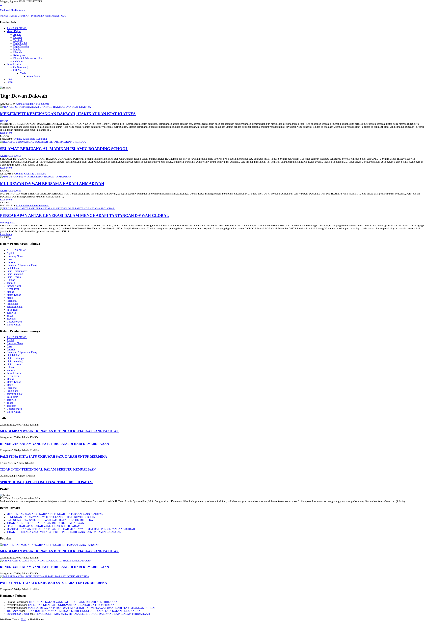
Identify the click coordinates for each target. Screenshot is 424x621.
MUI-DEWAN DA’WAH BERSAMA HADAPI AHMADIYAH (52, 183)
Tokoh (10, 315)
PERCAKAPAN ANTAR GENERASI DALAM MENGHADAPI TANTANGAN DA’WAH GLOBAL (84, 215)
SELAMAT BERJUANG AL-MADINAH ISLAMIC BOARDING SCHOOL (64, 149)
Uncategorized (7, 222)
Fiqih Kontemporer (17, 271)
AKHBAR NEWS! (17, 28)
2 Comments (39, 173)
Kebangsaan (19, 55)
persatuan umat (14, 306)
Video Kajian (33, 76)
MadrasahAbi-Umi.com (12, 10)
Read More (6, 132)
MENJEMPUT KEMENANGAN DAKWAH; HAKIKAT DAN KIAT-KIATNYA (68, 114)
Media (23, 73)
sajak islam (12, 309)
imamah (11, 282)
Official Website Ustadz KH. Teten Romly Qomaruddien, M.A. (33, 15)
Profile (10, 82)
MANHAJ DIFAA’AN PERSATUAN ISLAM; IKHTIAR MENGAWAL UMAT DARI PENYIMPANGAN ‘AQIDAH (71, 529)
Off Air (17, 70)
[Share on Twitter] (10, 135)
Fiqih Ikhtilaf (20, 43)
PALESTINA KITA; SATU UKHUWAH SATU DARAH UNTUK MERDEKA (53, 456)
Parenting (12, 300)
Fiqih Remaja (14, 277)
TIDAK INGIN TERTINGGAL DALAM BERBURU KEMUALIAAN (48, 469)
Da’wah (17, 37)
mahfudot (18, 61)
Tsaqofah (11, 318)
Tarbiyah (18, 40)
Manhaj (17, 49)
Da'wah (4, 120)
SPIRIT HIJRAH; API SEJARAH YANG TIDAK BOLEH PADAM (46, 482)
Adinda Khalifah (24, 103)
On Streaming (20, 67)
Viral (23, 619)
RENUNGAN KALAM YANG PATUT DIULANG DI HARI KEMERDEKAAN (54, 444)
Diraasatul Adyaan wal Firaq (28, 58)
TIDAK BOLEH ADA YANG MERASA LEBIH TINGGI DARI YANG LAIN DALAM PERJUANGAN (64, 532)
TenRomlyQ (13, 610)
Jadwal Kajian (14, 64)
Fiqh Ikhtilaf (13, 268)
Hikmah (17, 52)
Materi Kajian (14, 31)
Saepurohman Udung (18, 613)
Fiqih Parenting (21, 46)
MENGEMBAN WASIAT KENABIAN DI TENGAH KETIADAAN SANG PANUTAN (59, 431)
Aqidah (17, 34)
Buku (9, 79)
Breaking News (15, 256)
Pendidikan (12, 303)
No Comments (41, 103)
